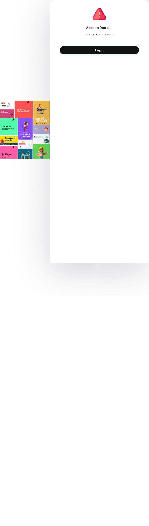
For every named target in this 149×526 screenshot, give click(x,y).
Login (95, 34)
